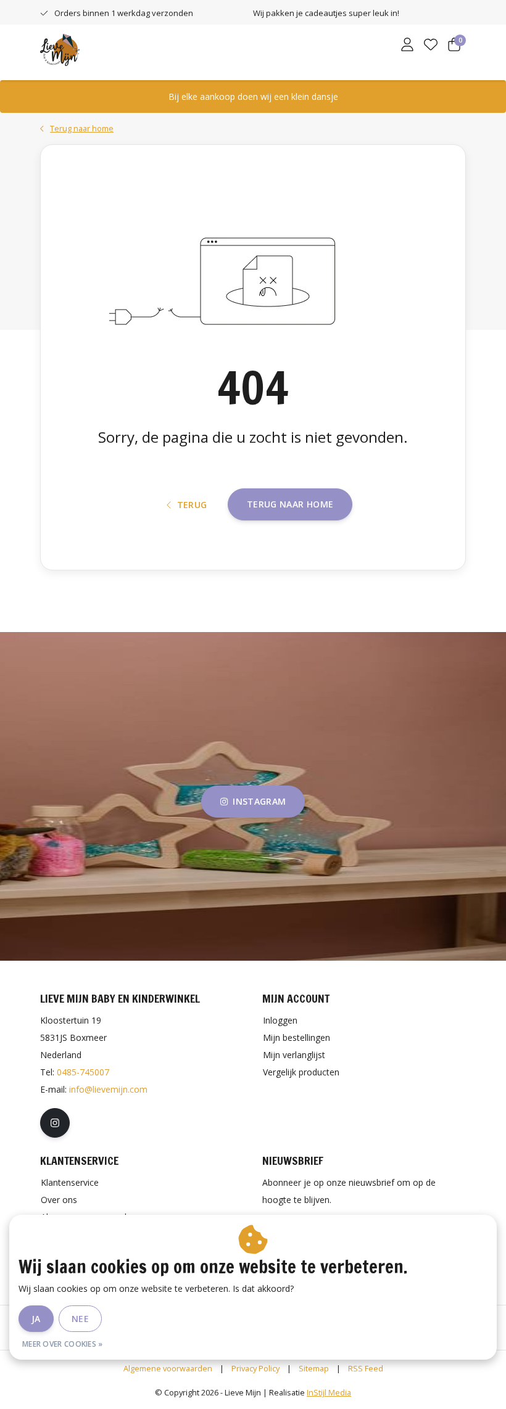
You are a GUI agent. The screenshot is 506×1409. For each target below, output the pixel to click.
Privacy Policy (255, 1368)
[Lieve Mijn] (60, 48)
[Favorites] (430, 46)
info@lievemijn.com (108, 1089)
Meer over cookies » (62, 1344)
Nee (80, 1319)
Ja (36, 1319)
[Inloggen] (407, 46)
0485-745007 (83, 1072)
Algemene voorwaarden (167, 1368)
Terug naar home (290, 504)
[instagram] (55, 1123)
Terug (192, 505)
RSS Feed (365, 1368)
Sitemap (314, 1368)
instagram (259, 801)
